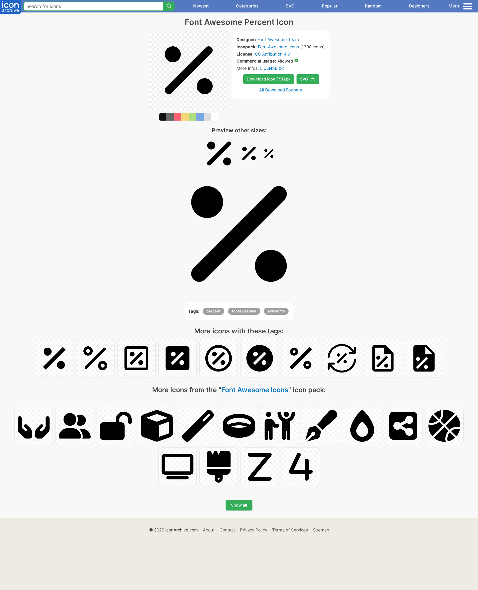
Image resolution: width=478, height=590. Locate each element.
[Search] (169, 6)
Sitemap (321, 529)
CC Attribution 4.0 (272, 54)
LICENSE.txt (272, 68)
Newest (201, 5)
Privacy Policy (253, 529)
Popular (330, 5)
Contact (227, 529)
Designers (419, 5)
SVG (290, 5)
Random (373, 5)
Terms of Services (290, 529)
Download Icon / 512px (269, 78)
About (209, 529)
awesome (276, 311)
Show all (239, 505)
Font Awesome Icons (278, 46)
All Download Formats (280, 89)
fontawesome (244, 311)
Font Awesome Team (278, 39)
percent (213, 311)
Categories (247, 5)
